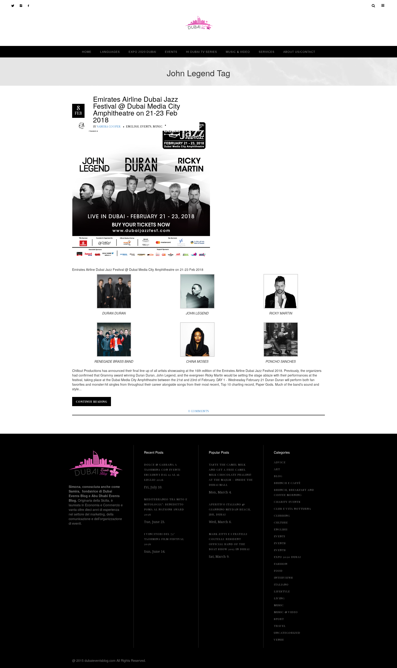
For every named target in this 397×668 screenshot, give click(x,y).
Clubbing (282, 515)
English (132, 126)
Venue (279, 639)
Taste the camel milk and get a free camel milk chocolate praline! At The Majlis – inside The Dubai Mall (231, 475)
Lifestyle (282, 591)
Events (145, 126)
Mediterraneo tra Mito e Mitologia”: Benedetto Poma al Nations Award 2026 (165, 506)
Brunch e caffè (287, 483)
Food (278, 570)
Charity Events (287, 502)
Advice (280, 462)
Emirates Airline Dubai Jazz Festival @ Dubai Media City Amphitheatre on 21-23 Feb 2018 (136, 109)
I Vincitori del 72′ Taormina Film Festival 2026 (164, 539)
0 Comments (198, 411)
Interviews (283, 577)
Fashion (280, 564)
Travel (280, 626)
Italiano (281, 584)
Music (157, 126)
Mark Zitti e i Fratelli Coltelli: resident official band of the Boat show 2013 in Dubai (229, 541)
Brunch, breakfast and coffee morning (294, 492)
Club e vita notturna (292, 508)
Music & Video (286, 612)
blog (278, 476)
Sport (279, 619)
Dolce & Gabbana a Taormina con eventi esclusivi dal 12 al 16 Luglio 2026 (162, 472)
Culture (281, 522)
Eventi (279, 536)
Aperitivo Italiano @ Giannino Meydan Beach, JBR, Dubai (230, 509)
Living (279, 598)
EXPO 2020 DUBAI (287, 557)
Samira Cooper (108, 126)
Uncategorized (287, 632)
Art (277, 469)
